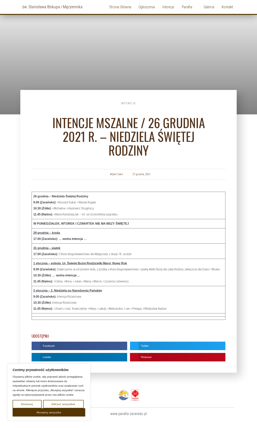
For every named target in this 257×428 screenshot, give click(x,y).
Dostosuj (27, 404)
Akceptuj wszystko (48, 412)
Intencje (128, 103)
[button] (79, 346)
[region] (49, 392)
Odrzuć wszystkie (63, 404)
